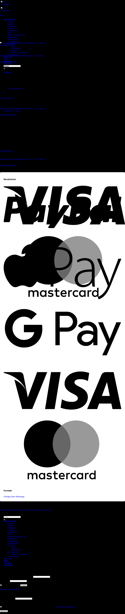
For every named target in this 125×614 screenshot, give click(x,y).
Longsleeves (12, 543)
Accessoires (12, 50)
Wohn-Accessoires (19, 53)
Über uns (8, 57)
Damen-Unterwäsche (16, 537)
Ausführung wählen (8, 62)
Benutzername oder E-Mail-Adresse (16, 577)
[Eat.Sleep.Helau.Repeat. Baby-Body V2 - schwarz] (36, 43)
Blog (6, 561)
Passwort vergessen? (9, 589)
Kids (9, 534)
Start (2, 15)
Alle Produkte (10, 521)
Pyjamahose (16, 48)
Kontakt (7, 563)
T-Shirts (10, 530)
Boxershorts (12, 539)
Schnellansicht (6, 45)
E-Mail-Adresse (7, 598)
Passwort (4, 581)
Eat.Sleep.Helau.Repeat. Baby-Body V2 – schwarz (22, 56)
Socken (10, 523)
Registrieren (4, 611)
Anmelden (23, 585)
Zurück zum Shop (11, 111)
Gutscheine (12, 556)
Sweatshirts (12, 532)
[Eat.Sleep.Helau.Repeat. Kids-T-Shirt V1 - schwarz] (27, 96)
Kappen (10, 526)
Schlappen (12, 528)
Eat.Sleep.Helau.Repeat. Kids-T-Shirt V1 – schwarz (22, 108)
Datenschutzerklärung (65, 607)
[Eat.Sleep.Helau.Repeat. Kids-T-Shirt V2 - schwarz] (27, 149)
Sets (13, 46)
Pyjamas (11, 545)
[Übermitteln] (4, 68)
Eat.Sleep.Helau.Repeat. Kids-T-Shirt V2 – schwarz (22, 159)
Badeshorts (12, 541)
